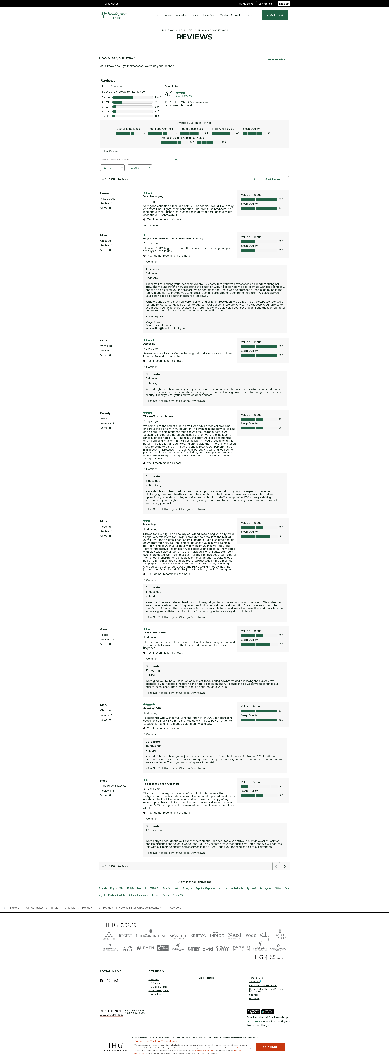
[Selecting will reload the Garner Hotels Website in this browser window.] (194, 947)
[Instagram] (116, 981)
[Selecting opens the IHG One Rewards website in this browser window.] (268, 957)
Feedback (254, 998)
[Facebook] (102, 981)
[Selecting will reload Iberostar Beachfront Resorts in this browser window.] (110, 947)
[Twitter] (109, 981)
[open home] (4, 908)
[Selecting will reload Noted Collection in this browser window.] (234, 935)
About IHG (154, 979)
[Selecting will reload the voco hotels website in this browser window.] (250, 935)
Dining (195, 15)
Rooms (168, 15)
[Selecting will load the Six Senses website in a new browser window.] (109, 935)
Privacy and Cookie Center (263, 985)
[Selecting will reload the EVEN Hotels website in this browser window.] (145, 947)
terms (240, 1047)
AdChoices (254, 981)
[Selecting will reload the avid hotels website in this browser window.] (208, 947)
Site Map (253, 994)
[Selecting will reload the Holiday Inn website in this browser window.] (178, 947)
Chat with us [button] (112, 3)
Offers (155, 15)
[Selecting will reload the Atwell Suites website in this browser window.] (222, 947)
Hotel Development (159, 990)
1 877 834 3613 (135, 1013)
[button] (284, 3)
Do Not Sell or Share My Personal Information (266, 990)
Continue (270, 1047)
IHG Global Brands (158, 986)
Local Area (209, 15)
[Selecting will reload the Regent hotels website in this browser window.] (125, 935)
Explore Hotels (206, 978)
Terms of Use (256, 978)
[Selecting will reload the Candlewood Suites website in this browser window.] (278, 947)
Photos (250, 15)
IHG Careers (155, 983)
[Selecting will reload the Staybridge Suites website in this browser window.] (241, 947)
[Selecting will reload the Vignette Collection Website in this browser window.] (178, 935)
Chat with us (155, 994)
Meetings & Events (230, 15)
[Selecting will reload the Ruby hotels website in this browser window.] (264, 935)
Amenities (181, 15)
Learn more (255, 1021)
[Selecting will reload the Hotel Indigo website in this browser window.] (217, 935)
